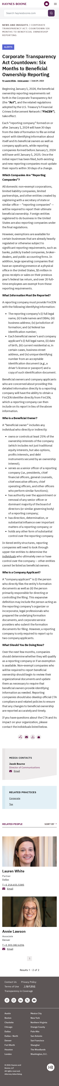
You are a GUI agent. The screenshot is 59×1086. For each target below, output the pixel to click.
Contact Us (11, 981)
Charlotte (9, 1022)
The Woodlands (38, 1049)
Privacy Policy (28, 981)
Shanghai (35, 1045)
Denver (6, 939)
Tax (11, 804)
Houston (9, 1049)
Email (17, 771)
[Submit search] (51, 13)
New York (35, 1018)
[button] (38, 737)
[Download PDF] (32, 737)
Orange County (38, 1027)
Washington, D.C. (39, 1054)
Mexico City (36, 1013)
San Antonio (36, 1036)
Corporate (14, 798)
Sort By (49, 824)
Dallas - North (11, 1036)
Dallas (5, 879)
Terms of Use (12, 986)
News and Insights (15, 25)
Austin (8, 1013)
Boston (8, 1018)
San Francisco (37, 1040)
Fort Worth (10, 1045)
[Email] (26, 737)
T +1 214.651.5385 (13, 884)
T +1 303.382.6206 (13, 945)
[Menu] (55, 3)
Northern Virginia (39, 1022)
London (8, 1054)
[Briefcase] (46, 3)
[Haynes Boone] (14, 4)
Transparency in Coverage (19, 990)
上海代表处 (29, 986)
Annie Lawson (23, 81)
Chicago (8, 1027)
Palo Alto (35, 1031)
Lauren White (10, 81)
